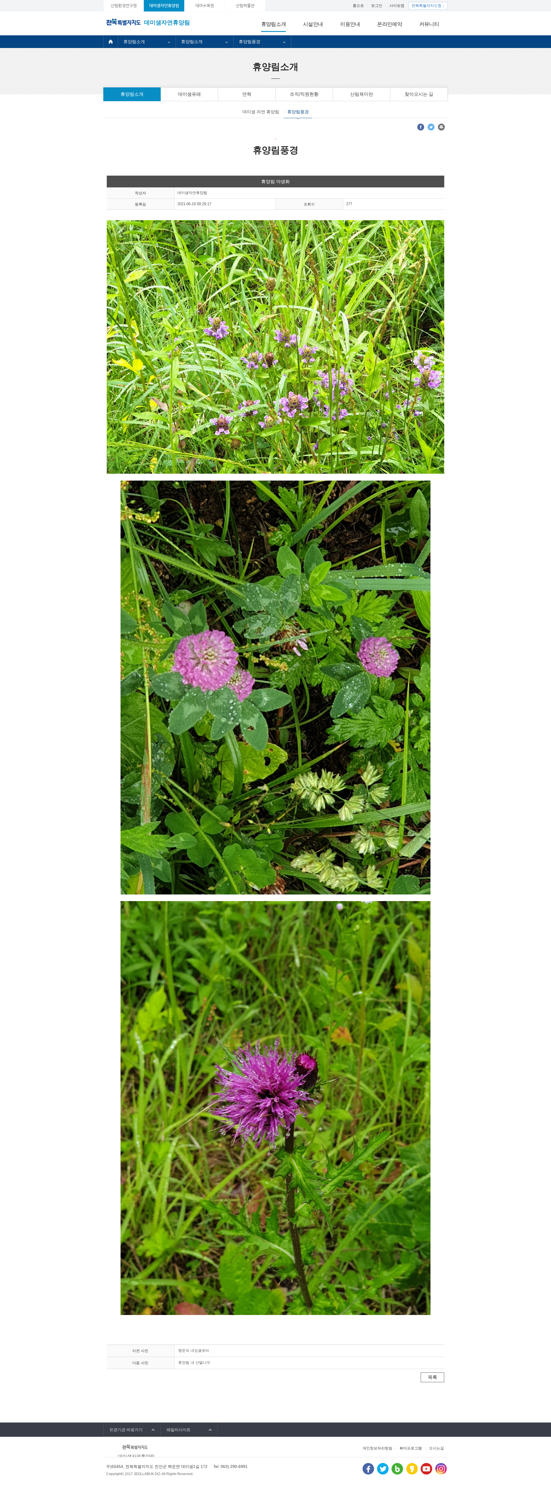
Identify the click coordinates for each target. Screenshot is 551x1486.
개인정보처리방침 (377, 1448)
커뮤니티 (429, 24)
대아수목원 (204, 5)
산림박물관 (245, 5)
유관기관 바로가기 (126, 1429)
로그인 (376, 5)
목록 (432, 1377)
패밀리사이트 (178, 1429)
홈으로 (358, 5)
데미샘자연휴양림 (164, 5)
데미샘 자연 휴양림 (260, 111)
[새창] (420, 127)
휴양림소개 (273, 24)
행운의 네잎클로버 (193, 1350)
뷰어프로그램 (410, 1448)
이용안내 (350, 24)
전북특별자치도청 (426, 5)
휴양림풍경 (249, 41)
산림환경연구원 (124, 5)
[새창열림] (368, 1468)
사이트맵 (396, 5)
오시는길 (436, 1448)
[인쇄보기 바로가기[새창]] (441, 127)
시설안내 (313, 24)
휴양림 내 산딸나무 (194, 1362)
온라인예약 (389, 24)
